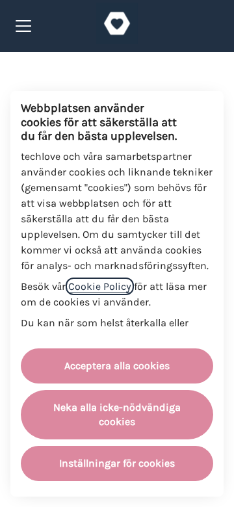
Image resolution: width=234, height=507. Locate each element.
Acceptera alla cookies (117, 365)
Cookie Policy (99, 286)
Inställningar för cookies (117, 463)
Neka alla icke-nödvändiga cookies (117, 414)
